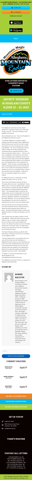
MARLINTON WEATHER (16, 367)
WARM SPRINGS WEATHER (16, 377)
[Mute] (23, 122)
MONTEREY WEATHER (16, 387)
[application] (16, 122)
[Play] (4, 122)
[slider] (26, 122)
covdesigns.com (23, 478)
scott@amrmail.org (10, 428)
